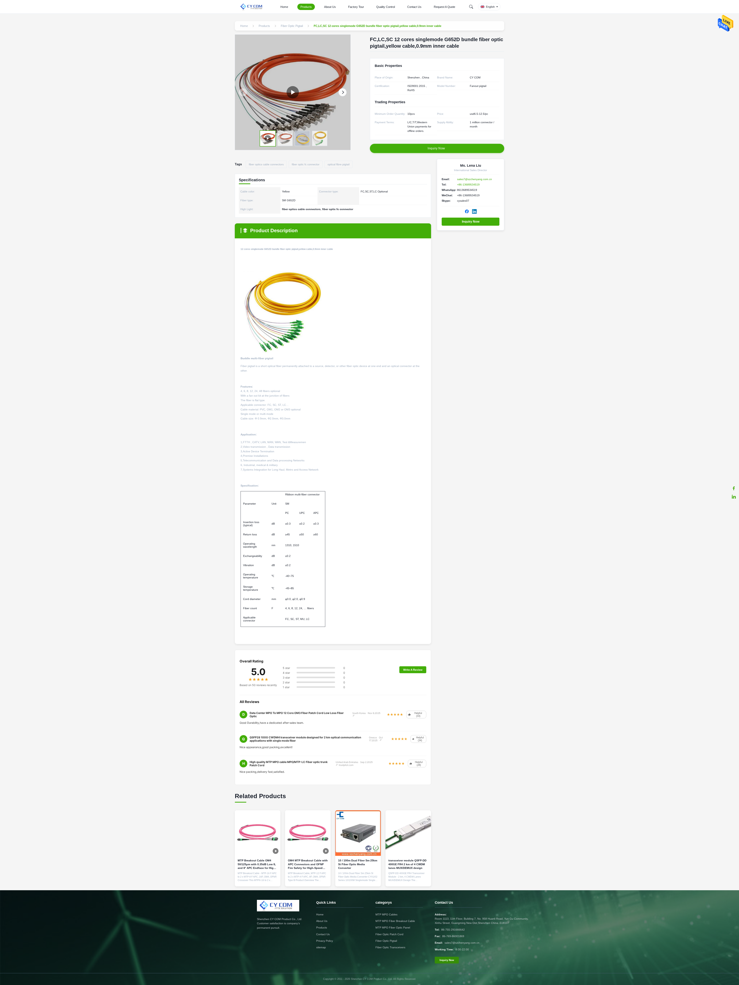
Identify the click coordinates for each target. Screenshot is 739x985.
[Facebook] (734, 488)
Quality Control (385, 6)
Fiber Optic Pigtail (386, 940)
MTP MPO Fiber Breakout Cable (395, 921)
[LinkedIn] (734, 496)
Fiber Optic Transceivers (390, 947)
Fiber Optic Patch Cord (389, 934)
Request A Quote (444, 6)
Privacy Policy (324, 940)
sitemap (321, 947)
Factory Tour (356, 6)
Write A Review (412, 669)
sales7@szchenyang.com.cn (474, 179)
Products (306, 6)
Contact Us (414, 6)
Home (284, 6)
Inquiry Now (470, 221)
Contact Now (257, 880)
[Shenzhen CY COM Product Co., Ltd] (253, 7)
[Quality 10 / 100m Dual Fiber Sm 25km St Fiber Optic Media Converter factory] (358, 833)
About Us (330, 6)
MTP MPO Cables (386, 914)
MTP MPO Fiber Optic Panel (392, 927)
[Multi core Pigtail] (292, 92)
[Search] (471, 7)
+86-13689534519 (468, 184)
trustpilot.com (346, 765)
